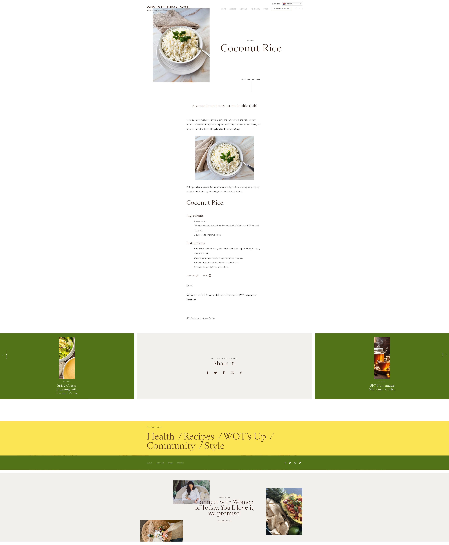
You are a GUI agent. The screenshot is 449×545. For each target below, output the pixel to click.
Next (443, 358)
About (149, 466)
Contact (180, 466)
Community (255, 9)
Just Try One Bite (281, 9)
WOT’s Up (243, 9)
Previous (6, 358)
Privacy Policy (279, 542)
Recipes (233, 9)
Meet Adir (160, 466)
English (289, 3)
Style (266, 9)
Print (205, 278)
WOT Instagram (246, 298)
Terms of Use (267, 542)
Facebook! (191, 302)
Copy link (191, 278)
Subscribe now (224, 521)
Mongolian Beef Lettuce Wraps (225, 131)
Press (170, 466)
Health (223, 9)
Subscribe (276, 4)
